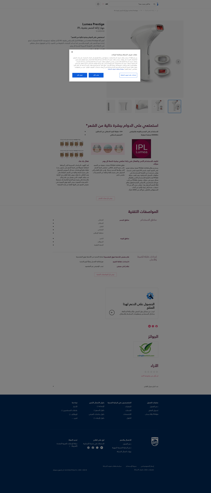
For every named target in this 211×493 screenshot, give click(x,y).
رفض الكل (96, 75)
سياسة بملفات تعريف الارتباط (116, 69)
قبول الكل (79, 75)
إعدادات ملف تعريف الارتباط (128, 75)
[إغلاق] (72, 52)
